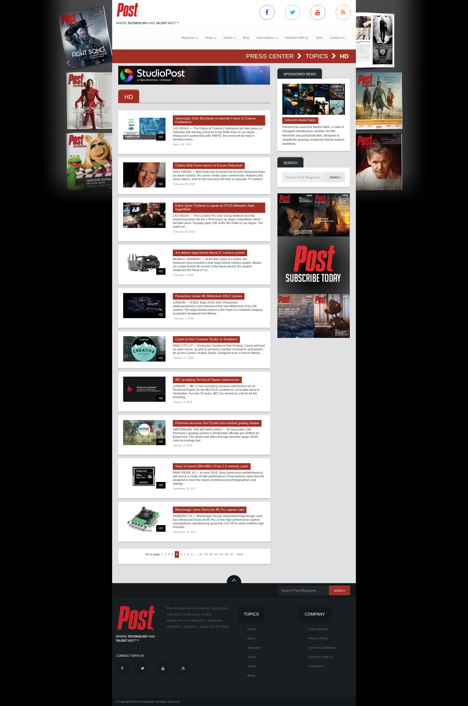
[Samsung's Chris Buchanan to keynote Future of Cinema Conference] (144, 127)
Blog (246, 37)
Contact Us (337, 37)
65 (221, 554)
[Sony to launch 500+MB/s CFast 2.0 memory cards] (144, 475)
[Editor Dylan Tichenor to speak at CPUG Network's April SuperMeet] (144, 215)
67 (232, 554)
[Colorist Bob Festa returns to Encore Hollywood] (144, 174)
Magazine (254, 647)
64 (216, 554)
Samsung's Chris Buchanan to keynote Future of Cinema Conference (215, 120)
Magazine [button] (188, 37)
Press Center (270, 56)
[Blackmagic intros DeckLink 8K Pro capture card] (144, 519)
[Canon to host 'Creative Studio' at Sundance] (144, 348)
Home (251, 629)
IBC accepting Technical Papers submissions (207, 380)
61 (201, 554)
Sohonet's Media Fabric (300, 120)
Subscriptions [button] (265, 37)
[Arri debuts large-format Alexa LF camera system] (144, 262)
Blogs (251, 675)
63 (211, 554)
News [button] (209, 37)
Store (319, 37)
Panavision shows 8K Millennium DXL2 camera (208, 296)
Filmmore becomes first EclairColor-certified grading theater (217, 423)
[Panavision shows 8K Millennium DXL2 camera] (144, 305)
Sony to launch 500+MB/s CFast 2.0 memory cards (211, 466)
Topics (317, 56)
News (251, 638)
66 (226, 554)
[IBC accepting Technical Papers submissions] (144, 389)
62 (206, 554)
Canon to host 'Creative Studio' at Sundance (206, 339)
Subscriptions (318, 629)
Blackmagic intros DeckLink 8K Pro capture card (209, 509)
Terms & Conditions (322, 647)
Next (240, 554)
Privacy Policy (318, 638)
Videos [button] (228, 37)
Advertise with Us (320, 657)
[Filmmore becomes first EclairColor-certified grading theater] (144, 432)
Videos (252, 666)
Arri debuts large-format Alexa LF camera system (210, 253)
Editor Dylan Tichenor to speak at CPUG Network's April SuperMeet (214, 207)
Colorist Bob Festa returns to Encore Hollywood (208, 165)
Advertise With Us (296, 37)
